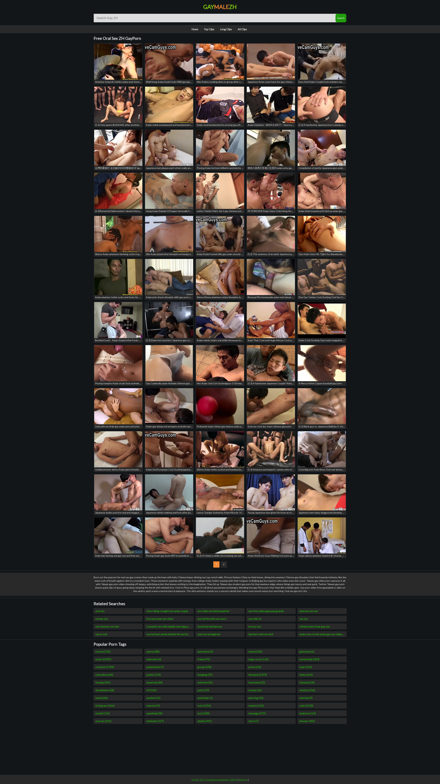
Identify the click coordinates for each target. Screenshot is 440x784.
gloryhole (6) (306, 651)
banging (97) (204, 674)
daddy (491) (204, 721)
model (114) (102, 713)
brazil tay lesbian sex (209, 626)
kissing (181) (103, 682)
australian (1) (205, 697)
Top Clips (209, 29)
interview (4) (153, 659)
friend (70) (203, 659)
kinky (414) (306, 674)
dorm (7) (253, 721)
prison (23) (254, 666)
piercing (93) (255, 697)
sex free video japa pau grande (266, 611)
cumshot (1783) (104, 666)
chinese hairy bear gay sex (314, 626)
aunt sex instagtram (209, 634)
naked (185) (255, 651)
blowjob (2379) (257, 674)
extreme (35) (205, 682)
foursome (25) (256, 682)
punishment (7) (155, 666)
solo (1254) (204, 705)
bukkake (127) (155, 721)
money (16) (255, 690)
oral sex (99, 611)
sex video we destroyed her (213, 611)
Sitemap (243, 779)
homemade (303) (309, 659)
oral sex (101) (103, 721)
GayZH (220, 6)
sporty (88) (153, 651)
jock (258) (203, 713)
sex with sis (255, 618)
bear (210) (305, 666)
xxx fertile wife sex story (211, 618)
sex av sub (101, 634)
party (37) (203, 690)
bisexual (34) (307, 682)
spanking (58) (154, 713)
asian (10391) (103, 659)
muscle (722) (103, 651)
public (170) (153, 674)
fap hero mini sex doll (260, 634)
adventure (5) (205, 651)
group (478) (204, 666)
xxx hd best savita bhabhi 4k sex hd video (169, 634)
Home (194, 29)
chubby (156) (307, 690)
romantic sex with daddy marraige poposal (169, 626)
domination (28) (104, 690)
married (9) (305, 697)
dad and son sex (308, 611)
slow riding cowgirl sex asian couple (167, 611)
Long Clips (226, 29)
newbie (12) (153, 697)
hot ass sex (254, 626)
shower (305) (307, 721)
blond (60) (101, 697)
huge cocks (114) (258, 659)
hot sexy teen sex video (159, 618)
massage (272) (257, 713)
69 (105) (151, 690)
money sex (101, 618)
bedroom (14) (307, 713)
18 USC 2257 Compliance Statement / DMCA (214, 779)
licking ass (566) (104, 705)
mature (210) (256, 705)
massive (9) (153, 705)
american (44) (154, 682)
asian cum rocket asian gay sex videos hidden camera (322, 634)
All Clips (242, 29)
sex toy (303, 618)
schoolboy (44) (104, 674)
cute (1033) (306, 705)
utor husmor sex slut (107, 626)
